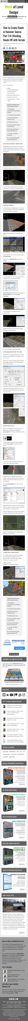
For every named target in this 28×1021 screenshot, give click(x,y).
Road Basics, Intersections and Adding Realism (13, 110)
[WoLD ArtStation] (19, 695)
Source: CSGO (14, 754)
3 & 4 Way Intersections (14, 115)
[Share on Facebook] (4, 48)
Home (4, 1001)
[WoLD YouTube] (11, 695)
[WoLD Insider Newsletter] (4, 695)
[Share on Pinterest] (13, 48)
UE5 (21, 751)
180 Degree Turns (13, 122)
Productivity (5, 757)
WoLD (5, 1)
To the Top (15, 654)
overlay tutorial (19, 188)
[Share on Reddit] (16, 48)
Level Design (5, 751)
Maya (18, 751)
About (15, 1002)
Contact (19, 1002)
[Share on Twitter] (7, 48)
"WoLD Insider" (10, 993)
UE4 (24, 751)
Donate (11, 1002)
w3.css (18, 1018)
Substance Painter (6, 754)
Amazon (22, 955)
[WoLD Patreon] (15, 695)
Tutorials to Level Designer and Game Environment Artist (14, 17)
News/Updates (12, 757)
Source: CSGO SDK (11, 43)
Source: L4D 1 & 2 (19, 43)
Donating (4, 955)
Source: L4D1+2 (21, 754)
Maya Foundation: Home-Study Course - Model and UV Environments (15, 712)
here (19, 349)
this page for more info (11, 684)
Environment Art (12, 751)
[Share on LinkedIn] (10, 48)
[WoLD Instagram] (23, 695)
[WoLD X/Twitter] (7, 695)
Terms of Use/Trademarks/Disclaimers (14, 1001)
